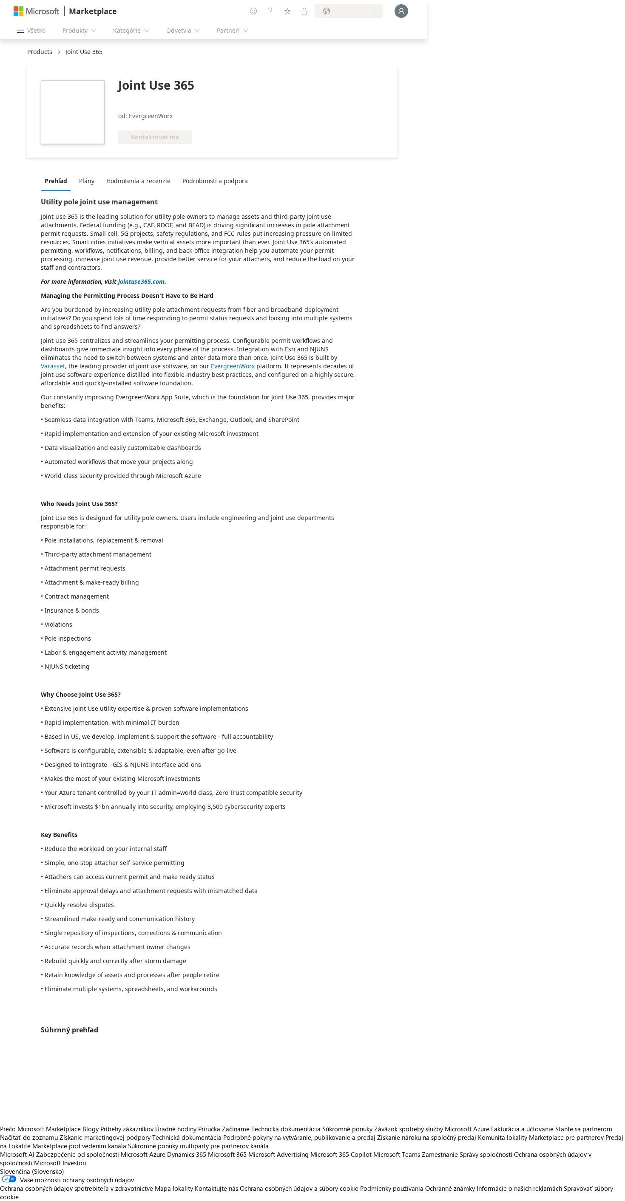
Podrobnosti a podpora (215, 181)
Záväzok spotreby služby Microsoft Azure (432, 1129)
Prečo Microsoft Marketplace (40, 1129)
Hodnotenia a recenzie (138, 181)
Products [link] (39, 52)
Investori (74, 1163)
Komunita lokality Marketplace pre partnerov (541, 1137)
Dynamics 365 (186, 1154)
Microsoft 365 (227, 1154)
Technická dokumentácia (286, 1129)
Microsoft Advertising (278, 1154)
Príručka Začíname (224, 1129)
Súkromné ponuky (347, 1129)
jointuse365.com (141, 281)
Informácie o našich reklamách (519, 1188)
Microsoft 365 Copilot (341, 1154)
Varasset (53, 366)
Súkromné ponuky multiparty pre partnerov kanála (198, 1146)
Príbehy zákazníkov (126, 1129)
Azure (157, 1154)
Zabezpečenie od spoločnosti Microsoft (92, 1154)
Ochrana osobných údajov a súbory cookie (299, 1188)
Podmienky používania (391, 1188)
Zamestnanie (440, 1154)
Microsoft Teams (396, 1154)
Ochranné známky (450, 1188)
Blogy (90, 1129)
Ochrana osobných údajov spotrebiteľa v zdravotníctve (76, 1188)
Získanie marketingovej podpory (105, 1137)
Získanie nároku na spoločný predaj (426, 1137)
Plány (86, 181)
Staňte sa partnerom (583, 1129)
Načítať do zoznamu (29, 1137)
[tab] (58, 180)
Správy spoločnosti (486, 1154)
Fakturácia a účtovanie (522, 1129)
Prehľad (56, 181)
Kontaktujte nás (216, 1188)
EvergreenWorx (233, 366)
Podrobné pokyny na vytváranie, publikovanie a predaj (299, 1137)
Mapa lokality (174, 1188)
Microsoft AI (17, 1154)
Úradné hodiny (175, 1129)
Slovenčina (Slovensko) (32, 1171)
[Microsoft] (37, 11)
